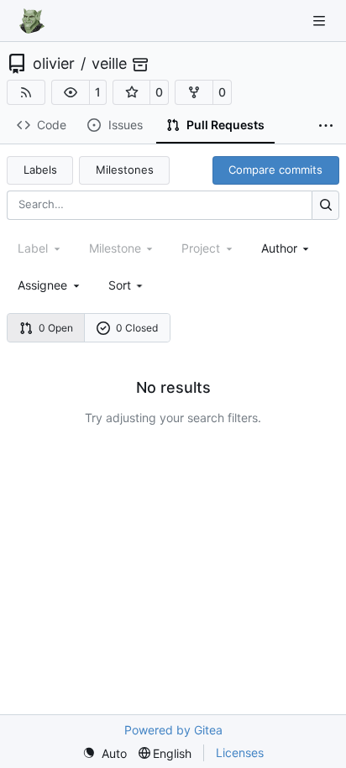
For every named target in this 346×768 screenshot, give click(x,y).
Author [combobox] (279, 248)
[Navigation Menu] (321, 20)
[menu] (127, 285)
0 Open (56, 327)
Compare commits (275, 169)
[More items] (325, 126)
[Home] (31, 21)
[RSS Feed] (26, 92)
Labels (40, 169)
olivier (54, 63)
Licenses (240, 752)
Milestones (125, 169)
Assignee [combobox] (42, 285)
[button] (70, 92)
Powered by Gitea (173, 730)
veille (109, 63)
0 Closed (137, 327)
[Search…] (325, 205)
